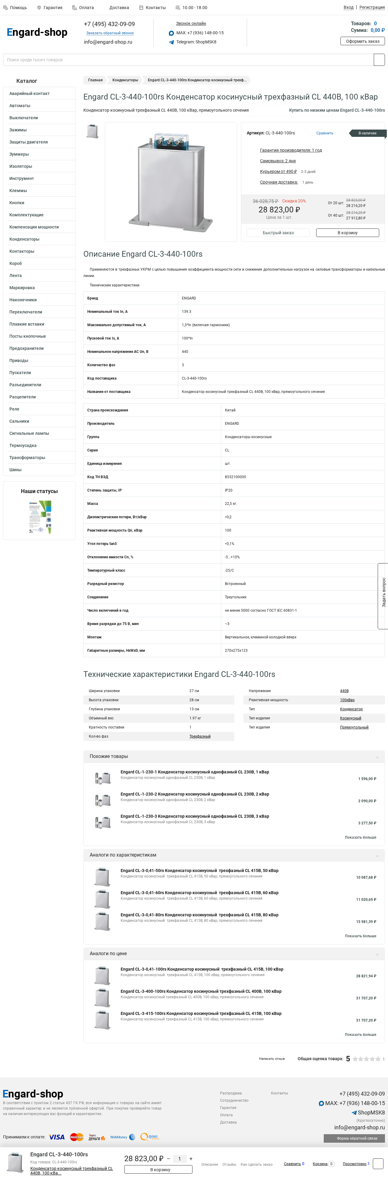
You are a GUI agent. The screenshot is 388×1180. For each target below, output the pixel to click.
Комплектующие (26, 214)
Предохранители (26, 348)
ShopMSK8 (371, 1112)
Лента (15, 275)
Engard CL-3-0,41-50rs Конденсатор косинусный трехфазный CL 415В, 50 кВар (200, 870)
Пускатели (20, 372)
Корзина (320, 1164)
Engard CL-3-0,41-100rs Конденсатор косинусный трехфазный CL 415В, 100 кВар (202, 969)
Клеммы (18, 190)
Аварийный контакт (29, 93)
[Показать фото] (92, 131)
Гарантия (53, 7)
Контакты (156, 7)
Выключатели (23, 117)
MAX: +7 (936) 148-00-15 (200, 32)
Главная (95, 80)
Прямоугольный (354, 727)
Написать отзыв (272, 1059)
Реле (14, 409)
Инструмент (21, 178)
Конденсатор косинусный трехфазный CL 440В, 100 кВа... (71, 1170)
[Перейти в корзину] (344, 27)
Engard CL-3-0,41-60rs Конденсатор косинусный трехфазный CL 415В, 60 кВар (200, 892)
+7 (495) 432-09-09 (108, 24)
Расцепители (22, 396)
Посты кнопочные (27, 336)
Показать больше (360, 837)
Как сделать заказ (257, 1164)
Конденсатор (351, 709)
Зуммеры (19, 154)
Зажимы (18, 129)
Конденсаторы (24, 239)
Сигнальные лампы (29, 433)
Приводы (18, 360)
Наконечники (23, 299)
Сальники (19, 421)
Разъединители (25, 384)
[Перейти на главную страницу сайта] (37, 33)
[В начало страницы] (378, 1163)
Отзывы (229, 1164)
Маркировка (22, 287)
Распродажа (231, 1093)
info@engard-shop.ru (359, 1127)
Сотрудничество (234, 1100)
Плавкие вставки (26, 324)
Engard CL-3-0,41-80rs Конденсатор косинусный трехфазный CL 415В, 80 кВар (200, 914)
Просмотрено (354, 1164)
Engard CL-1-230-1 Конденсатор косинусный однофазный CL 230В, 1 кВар (195, 771)
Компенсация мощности (34, 227)
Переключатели (25, 311)
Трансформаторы (27, 457)
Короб (15, 263)
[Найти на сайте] (379, 60)
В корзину (348, 232)
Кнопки (16, 202)
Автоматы (19, 105)
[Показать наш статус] (39, 517)
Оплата (86, 7)
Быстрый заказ (278, 232)
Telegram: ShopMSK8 (196, 41)
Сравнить (292, 1164)
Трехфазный (200, 736)
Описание (209, 1164)
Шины (15, 469)
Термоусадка (23, 445)
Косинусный (350, 718)
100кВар (347, 700)
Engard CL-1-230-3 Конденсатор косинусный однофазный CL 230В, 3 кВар (195, 816)
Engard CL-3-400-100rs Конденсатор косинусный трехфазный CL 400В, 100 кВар (201, 991)
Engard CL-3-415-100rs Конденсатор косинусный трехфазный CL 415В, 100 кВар (201, 1013)
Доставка (119, 7)
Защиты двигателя (28, 142)
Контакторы (21, 251)
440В (344, 691)
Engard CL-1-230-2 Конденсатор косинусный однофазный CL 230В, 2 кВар (195, 794)
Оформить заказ (363, 41)
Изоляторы (20, 166)
